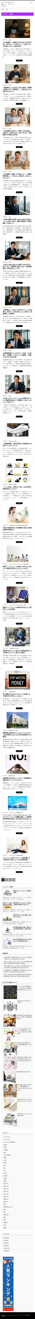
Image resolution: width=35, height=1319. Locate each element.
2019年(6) (6, 1242)
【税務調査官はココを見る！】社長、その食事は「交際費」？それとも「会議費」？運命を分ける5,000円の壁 (17, 355)
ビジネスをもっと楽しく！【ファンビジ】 (16, 1315)
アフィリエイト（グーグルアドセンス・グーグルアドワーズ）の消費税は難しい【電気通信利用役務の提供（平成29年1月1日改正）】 (17, 817)
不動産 (5, 1144)
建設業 (5, 1157)
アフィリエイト (12, 564)
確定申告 (18, 525)
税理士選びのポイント (8, 1206)
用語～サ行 (6, 1188)
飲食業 (5, 1227)
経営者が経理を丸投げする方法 (23, 1071)
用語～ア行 (6, 1183)
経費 (5, 1217)
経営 (5, 1212)
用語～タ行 (6, 1191)
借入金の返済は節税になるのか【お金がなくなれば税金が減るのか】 (22, 940)
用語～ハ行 (6, 1193)
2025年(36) (6, 1237)
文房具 (5, 1160)
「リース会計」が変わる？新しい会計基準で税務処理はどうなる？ (17, 488)
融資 (5, 1219)
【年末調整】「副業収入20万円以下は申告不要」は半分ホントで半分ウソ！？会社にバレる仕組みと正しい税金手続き (17, 44)
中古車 (5, 1147)
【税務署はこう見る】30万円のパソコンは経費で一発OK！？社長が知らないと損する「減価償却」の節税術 (17, 311)
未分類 (5, 1162)
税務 (25, 564)
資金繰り (6, 1222)
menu (31, 2)
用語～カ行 (11, 441)
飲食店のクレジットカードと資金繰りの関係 (22, 891)
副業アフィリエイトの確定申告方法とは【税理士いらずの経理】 (17, 608)
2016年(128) (6, 1250)
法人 (15, 525)
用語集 (5, 1180)
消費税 (17, 812)
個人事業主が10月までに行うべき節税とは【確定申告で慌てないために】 (16, 695)
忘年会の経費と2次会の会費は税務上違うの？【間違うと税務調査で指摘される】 (24, 1017)
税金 (10, 39)
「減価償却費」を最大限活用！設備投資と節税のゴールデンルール (17, 444)
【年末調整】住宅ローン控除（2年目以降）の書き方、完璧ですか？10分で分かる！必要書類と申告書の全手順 (17, 132)
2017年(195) (6, 1248)
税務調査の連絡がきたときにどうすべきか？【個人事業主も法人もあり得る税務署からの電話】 (17, 734)
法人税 (5, 1173)
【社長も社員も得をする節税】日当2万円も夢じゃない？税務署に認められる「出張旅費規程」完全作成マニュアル (17, 266)
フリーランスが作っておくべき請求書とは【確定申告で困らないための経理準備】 (16, 858)
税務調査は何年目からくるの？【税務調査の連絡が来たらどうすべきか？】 (17, 779)
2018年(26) (6, 1245)
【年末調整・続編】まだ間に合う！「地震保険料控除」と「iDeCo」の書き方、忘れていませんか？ (17, 176)
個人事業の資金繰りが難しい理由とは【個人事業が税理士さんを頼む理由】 (22, 928)
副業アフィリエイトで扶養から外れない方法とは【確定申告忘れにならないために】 (17, 567)
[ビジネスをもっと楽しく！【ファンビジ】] (8, 4)
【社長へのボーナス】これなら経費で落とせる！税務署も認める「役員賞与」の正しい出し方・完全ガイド (17, 400)
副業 (25, 604)
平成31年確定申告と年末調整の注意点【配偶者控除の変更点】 (17, 528)
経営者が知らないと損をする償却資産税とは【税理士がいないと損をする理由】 (17, 651)
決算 (5, 1167)
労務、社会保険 (7, 1154)
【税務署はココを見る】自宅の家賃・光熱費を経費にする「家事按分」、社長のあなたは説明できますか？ (17, 89)
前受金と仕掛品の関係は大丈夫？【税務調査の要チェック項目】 (24, 1044)
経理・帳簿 (6, 1214)
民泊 (5, 1165)
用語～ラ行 (11, 484)
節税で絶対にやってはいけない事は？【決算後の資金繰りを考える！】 (22, 903)
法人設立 (6, 1175)
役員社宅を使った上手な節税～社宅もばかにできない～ (22, 915)
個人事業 (11, 525)
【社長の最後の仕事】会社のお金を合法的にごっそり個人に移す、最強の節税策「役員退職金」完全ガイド (17, 221)
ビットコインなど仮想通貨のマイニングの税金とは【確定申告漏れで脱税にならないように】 (24, 988)
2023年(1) (6, 1240)
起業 (5, 1224)
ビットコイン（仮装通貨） (9, 1141)
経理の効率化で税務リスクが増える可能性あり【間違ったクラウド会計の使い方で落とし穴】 (24, 1059)
